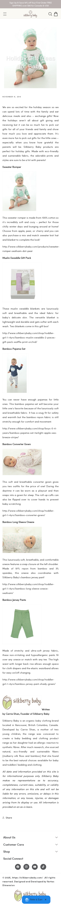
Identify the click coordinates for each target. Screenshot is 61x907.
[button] (50, 14)
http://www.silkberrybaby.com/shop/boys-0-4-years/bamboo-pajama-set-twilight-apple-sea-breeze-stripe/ (29, 433)
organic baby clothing (38, 720)
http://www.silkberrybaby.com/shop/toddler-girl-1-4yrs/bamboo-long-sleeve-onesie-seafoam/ (28, 588)
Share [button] (9, 817)
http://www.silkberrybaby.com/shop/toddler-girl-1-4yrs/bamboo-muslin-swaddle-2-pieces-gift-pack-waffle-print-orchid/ (29, 337)
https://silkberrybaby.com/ (27, 877)
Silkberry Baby (41, 713)
